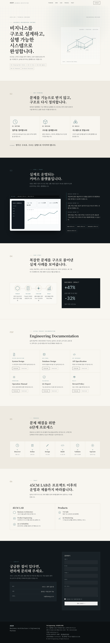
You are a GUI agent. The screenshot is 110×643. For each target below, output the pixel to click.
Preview (15, 368)
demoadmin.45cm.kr (93, 226)
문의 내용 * (67, 586)
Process (67, 2)
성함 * (65, 559)
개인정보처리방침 (65, 634)
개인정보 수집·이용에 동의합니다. (74, 599)
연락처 (65, 579)
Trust (72, 2)
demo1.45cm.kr (81, 226)
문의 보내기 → (81, 603)
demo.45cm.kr (70, 226)
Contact (97, 2)
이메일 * (66, 572)
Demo (56, 2)
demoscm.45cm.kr (71, 230)
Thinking (50, 2)
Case (61, 2)
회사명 (65, 565)
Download (24, 368)
